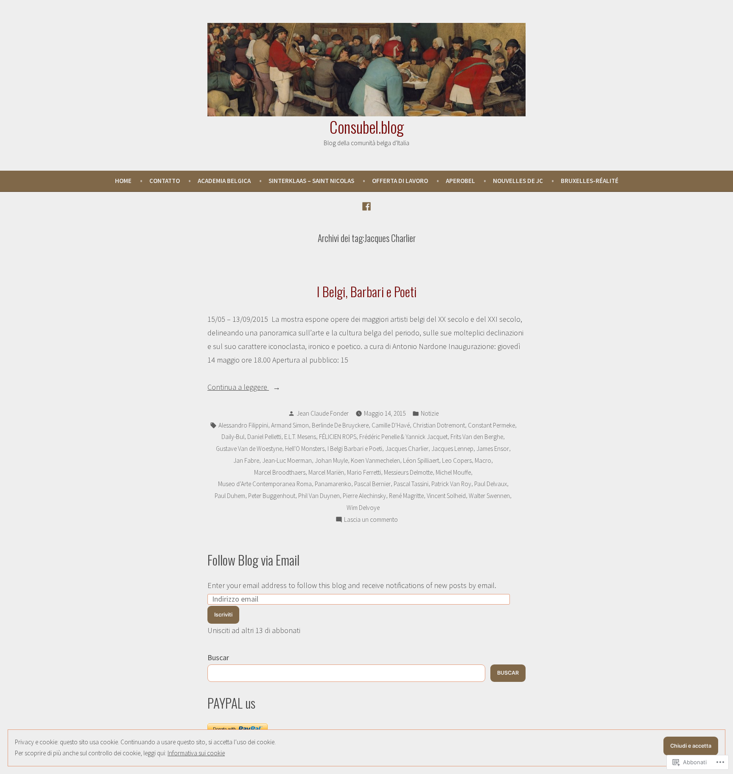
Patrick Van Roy (451, 484)
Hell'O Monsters (305, 449)
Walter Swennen (489, 496)
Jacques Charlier (406, 449)
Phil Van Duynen (319, 496)
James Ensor (492, 449)
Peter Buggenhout (271, 496)
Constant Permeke (491, 425)
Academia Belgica (224, 181)
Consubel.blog (367, 126)
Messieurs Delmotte (408, 472)
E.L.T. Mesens (300, 437)
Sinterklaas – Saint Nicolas (311, 181)
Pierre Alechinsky (364, 496)
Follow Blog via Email (253, 559)
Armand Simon (290, 425)
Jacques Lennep (452, 449)
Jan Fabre (246, 460)
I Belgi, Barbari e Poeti (367, 291)
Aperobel (460, 181)
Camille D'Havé (391, 425)
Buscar (218, 657)
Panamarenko (333, 484)
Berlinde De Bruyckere (340, 425)
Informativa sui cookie (196, 753)
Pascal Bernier (372, 484)
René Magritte (406, 496)
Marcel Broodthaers (279, 472)
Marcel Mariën (326, 472)
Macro (483, 460)
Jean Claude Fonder (323, 413)
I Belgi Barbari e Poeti (354, 449)
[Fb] (366, 205)
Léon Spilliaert (421, 460)
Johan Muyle (331, 460)
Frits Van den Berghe (476, 437)
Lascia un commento (371, 520)
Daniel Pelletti (264, 437)
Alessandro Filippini (243, 425)
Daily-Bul (232, 437)
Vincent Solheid (446, 496)
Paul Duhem (230, 496)
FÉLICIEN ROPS (337, 437)
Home (123, 181)
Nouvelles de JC (518, 181)
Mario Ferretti (364, 472)
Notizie (430, 413)
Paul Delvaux (490, 484)
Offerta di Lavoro (400, 181)
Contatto (164, 181)
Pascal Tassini (411, 484)
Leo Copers (457, 460)
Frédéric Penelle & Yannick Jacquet (403, 437)
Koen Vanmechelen (375, 460)
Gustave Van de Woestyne (249, 449)
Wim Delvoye (363, 508)
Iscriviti (223, 614)
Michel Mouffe (453, 472)
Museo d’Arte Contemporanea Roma (265, 484)
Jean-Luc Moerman (287, 460)
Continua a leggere (238, 388)
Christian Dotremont (439, 425)
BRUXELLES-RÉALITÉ (589, 181)
